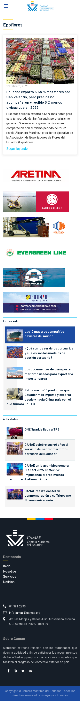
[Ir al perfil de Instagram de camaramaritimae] (15, 671)
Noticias (9, 582)
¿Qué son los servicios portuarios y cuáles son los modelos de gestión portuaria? (49, 352)
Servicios (9, 576)
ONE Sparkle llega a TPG (42, 429)
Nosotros (10, 571)
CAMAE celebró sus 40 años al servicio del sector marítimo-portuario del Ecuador (46, 449)
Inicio (6, 566)
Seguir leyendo (17, 148)
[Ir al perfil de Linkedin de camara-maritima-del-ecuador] (30, 671)
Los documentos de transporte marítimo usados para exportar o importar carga (49, 373)
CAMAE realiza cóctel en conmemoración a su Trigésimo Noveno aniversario (48, 495)
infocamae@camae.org (24, 613)
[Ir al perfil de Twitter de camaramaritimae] (22, 671)
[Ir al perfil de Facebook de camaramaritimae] (8, 671)
